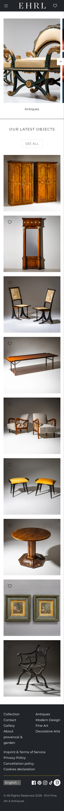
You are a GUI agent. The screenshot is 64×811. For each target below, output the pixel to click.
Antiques (43, 714)
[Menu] (6, 6)
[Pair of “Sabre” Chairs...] (32, 304)
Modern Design (48, 720)
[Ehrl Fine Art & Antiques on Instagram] (45, 785)
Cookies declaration (19, 769)
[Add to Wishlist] (9, 161)
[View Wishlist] (55, 5)
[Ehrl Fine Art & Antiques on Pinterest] (39, 785)
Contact (10, 720)
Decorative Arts (48, 731)
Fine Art (42, 726)
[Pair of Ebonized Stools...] (32, 486)
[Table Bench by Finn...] (32, 365)
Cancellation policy (19, 764)
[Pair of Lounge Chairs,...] (32, 426)
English (11, 783)
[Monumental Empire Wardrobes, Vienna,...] (32, 183)
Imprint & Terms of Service (25, 752)
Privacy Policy (15, 758)
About (8, 731)
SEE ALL (32, 143)
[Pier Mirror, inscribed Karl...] (32, 244)
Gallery (9, 726)
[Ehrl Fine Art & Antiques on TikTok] (51, 785)
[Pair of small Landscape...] (32, 608)
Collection (12, 714)
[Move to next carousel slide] (60, 61)
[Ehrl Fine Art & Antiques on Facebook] (34, 785)
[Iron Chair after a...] (32, 668)
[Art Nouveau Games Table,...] (32, 547)
